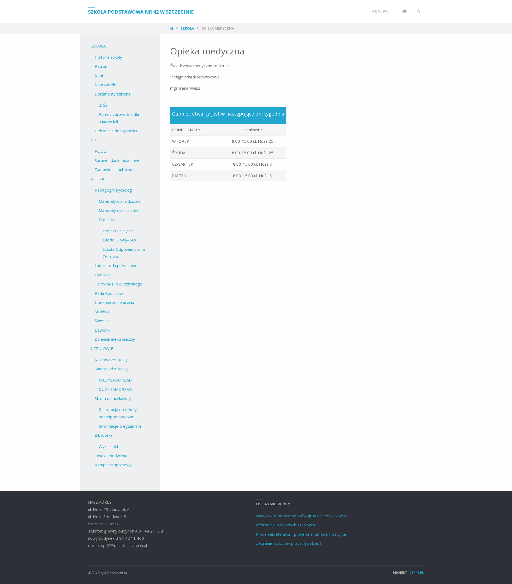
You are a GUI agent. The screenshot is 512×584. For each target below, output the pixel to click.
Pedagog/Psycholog (113, 190)
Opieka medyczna (111, 455)
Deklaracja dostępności (116, 130)
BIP (94, 139)
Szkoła (187, 28)
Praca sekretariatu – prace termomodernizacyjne (301, 534)
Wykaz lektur (110, 446)
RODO (101, 151)
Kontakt (102, 75)
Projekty (106, 219)
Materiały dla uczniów (118, 210)
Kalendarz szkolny (111, 359)
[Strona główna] (172, 28)
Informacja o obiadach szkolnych (285, 524)
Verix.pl (416, 572)
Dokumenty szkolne (113, 94)
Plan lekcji (103, 274)
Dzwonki (102, 330)
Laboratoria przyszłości (116, 265)
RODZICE (99, 178)
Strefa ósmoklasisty (113, 398)
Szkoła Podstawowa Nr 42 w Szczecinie (141, 12)
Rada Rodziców (109, 293)
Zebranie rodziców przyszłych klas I (288, 543)
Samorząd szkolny (111, 368)
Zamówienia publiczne (115, 169)
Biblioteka (104, 435)
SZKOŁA (98, 46)
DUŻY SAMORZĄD (115, 389)
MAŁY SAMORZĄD (115, 380)
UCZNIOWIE (102, 348)
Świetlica (102, 320)
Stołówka (103, 311)
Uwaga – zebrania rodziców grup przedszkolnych (301, 515)
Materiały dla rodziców (119, 201)
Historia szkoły (108, 57)
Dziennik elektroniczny (115, 339)
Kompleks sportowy (113, 464)
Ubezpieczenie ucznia (114, 302)
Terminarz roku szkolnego (118, 284)
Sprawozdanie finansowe (118, 160)
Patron (101, 66)
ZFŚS (103, 105)
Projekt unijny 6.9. (119, 230)
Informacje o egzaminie (120, 426)
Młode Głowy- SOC (120, 240)
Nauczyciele (105, 84)
